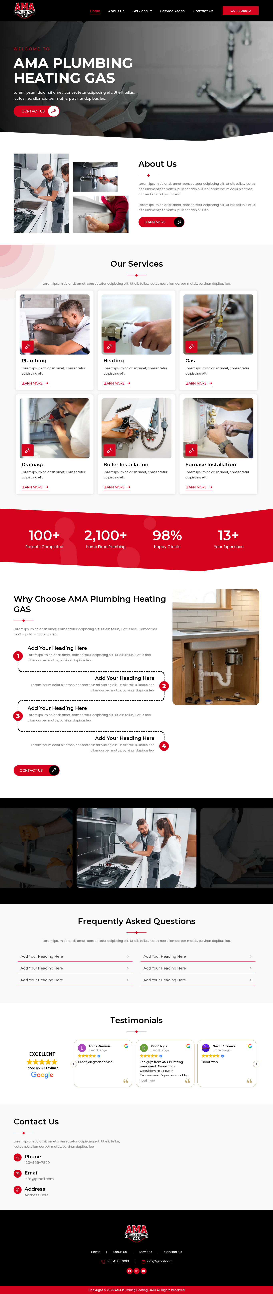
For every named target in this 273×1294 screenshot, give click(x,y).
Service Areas (172, 10)
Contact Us (203, 10)
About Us (116, 10)
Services (140, 10)
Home (95, 10)
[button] (256, 1064)
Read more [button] (85, 1081)
